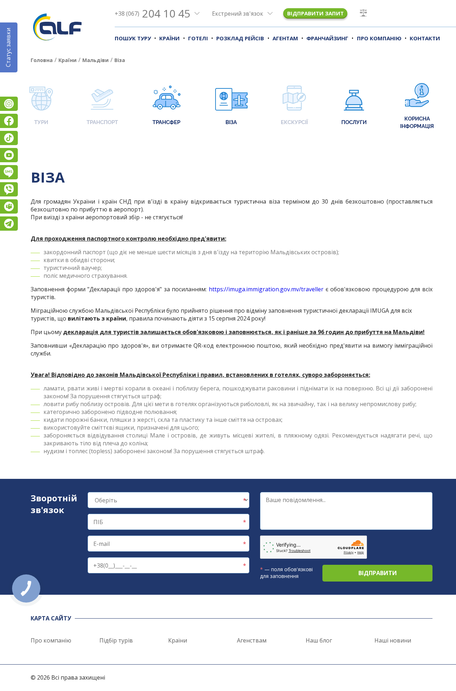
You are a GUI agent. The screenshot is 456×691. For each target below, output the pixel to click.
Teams (9, 206)
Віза (231, 122)
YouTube (9, 155)
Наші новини (392, 640)
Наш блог (319, 640)
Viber (9, 189)
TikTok (9, 138)
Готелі (198, 38)
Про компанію (379, 38)
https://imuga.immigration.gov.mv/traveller (266, 289)
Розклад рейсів (240, 38)
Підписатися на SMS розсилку (9, 172)
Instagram (9, 104)
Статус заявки (8, 47)
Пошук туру (133, 38)
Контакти (425, 38)
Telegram (9, 223)
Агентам (285, 38)
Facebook (9, 121)
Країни (169, 38)
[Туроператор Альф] (57, 26)
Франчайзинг (327, 38)
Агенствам (251, 640)
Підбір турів (116, 640)
